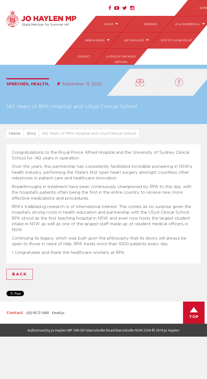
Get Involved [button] (135, 40)
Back (19, 274)
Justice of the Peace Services (121, 59)
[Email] (140, 82)
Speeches (150, 24)
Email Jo (58, 312)
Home (14, 133)
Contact (83, 57)
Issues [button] (109, 24)
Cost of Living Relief (176, 40)
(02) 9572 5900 (37, 312)
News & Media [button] (95, 40)
